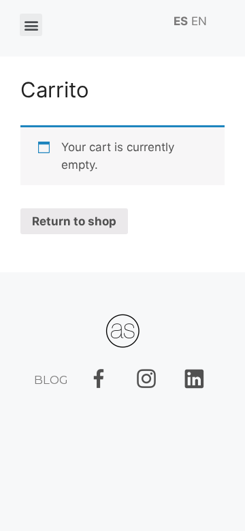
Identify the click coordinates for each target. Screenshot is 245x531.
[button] (31, 25)
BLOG (51, 380)
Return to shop (74, 221)
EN (199, 21)
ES (181, 21)
